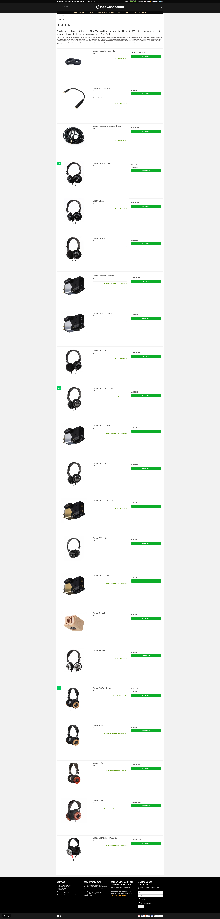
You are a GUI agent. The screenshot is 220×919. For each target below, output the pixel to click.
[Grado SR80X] (74, 253)
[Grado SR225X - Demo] (74, 403)
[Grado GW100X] (74, 553)
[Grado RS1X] (74, 778)
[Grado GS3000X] (74, 815)
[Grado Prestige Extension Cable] (74, 141)
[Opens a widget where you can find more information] (6, 916)
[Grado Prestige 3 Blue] (74, 328)
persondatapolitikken (146, 903)
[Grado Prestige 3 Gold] (74, 590)
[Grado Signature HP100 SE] (74, 853)
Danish (126, 1)
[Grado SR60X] (74, 215)
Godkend (141, 906)
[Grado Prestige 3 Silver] (74, 515)
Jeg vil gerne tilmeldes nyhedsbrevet (150, 899)
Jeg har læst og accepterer (147, 902)
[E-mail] (150, 895)
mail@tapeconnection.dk (69, 894)
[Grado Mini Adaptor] (74, 103)
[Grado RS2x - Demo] (74, 703)
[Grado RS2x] (74, 740)
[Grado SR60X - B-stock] (74, 178)
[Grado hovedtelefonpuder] (74, 66)
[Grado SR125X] (74, 365)
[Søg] (64, 6)
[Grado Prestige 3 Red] (74, 440)
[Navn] (150, 892)
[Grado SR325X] (74, 665)
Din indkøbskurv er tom (153, 7)
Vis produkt (146, 56)
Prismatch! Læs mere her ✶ (120, 895)
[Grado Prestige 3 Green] (74, 290)
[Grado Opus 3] (74, 628)
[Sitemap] (162, 910)
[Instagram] (60, 916)
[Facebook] (58, 916)
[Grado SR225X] (74, 478)
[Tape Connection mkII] (110, 6)
